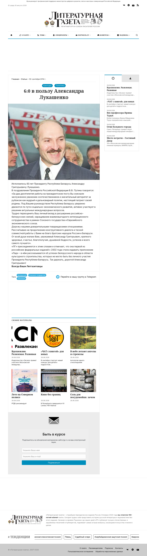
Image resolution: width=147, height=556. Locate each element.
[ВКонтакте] (124, 5)
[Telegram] (128, 5)
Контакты (119, 548)
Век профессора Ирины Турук (119, 114)
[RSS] (138, 5)
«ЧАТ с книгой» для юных (120, 101)
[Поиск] (137, 35)
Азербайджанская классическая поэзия (35, 537)
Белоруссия (22, 275)
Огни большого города (119, 126)
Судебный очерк (75, 537)
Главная (15, 79)
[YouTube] (133, 5)
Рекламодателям (96, 548)
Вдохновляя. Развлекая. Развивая (119, 89)
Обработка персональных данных (109, 551)
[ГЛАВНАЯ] (11, 35)
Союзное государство (37, 275)
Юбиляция (21, 278)
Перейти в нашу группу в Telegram (78, 277)
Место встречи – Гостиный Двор (121, 139)
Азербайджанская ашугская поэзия (103, 537)
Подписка (109, 548)
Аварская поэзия (132, 537)
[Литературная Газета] (73, 19)
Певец (60, 537)
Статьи (24, 79)
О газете (83, 548)
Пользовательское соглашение (80, 551)
